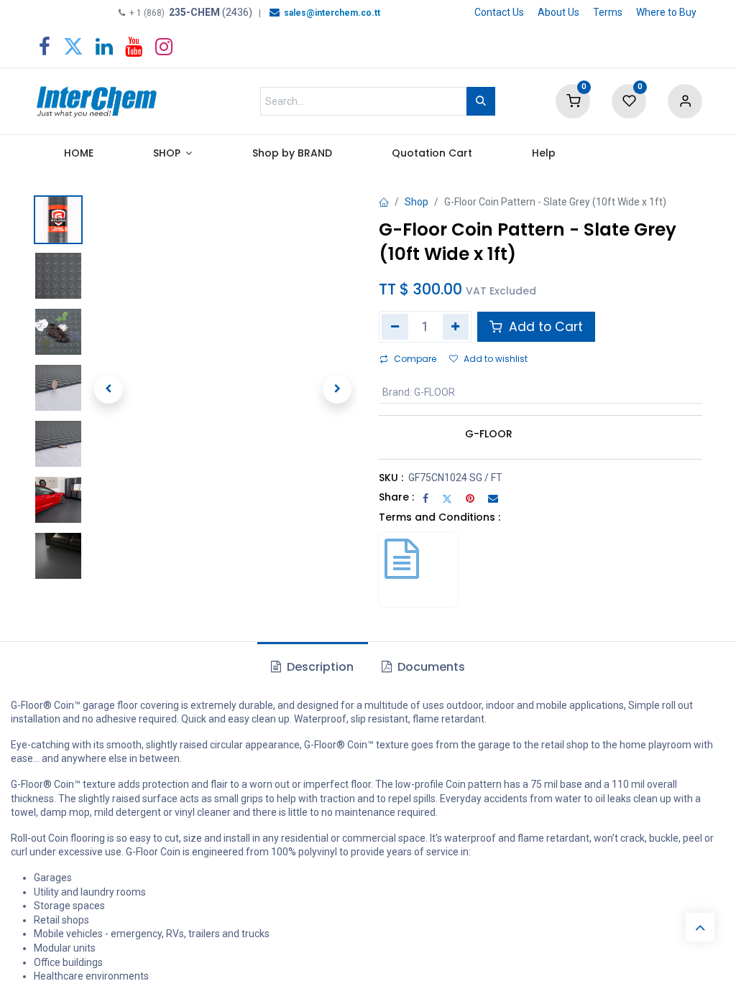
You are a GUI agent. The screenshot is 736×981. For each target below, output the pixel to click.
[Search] (480, 101)
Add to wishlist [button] (496, 359)
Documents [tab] (430, 667)
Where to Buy (666, 12)
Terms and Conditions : (439, 517)
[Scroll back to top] (700, 927)
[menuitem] (78, 156)
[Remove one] (395, 327)
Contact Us (499, 12)
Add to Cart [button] (544, 326)
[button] (108, 389)
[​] (275, 12)
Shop (416, 202)
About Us (558, 12)
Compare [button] (415, 359)
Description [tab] (319, 667)
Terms (607, 12)
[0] (573, 100)
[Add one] (456, 327)
